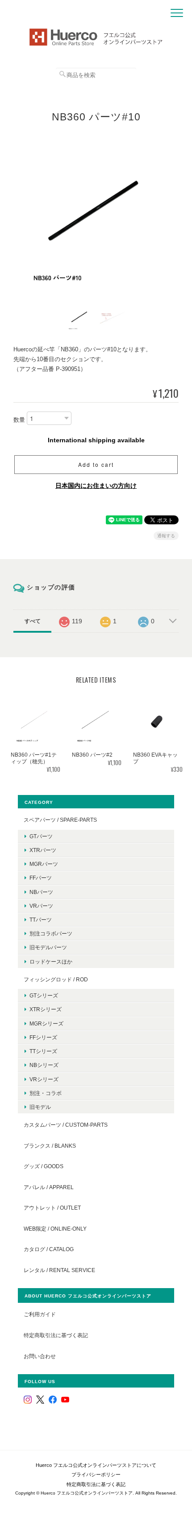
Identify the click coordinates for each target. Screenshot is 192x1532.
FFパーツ (40, 878)
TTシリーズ (43, 1051)
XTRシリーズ (45, 1009)
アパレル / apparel (49, 1187)
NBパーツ (41, 892)
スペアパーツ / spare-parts (60, 820)
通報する (166, 535)
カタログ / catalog (49, 1249)
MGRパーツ (43, 864)
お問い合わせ (40, 1356)
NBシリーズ (43, 1065)
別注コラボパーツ (50, 933)
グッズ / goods (43, 1166)
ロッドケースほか (50, 961)
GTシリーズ (43, 995)
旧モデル (40, 1107)
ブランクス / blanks (50, 1146)
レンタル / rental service (59, 1270)
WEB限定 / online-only (55, 1228)
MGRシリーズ (46, 1023)
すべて (33, 621)
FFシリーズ (43, 1037)
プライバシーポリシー (96, 1474)
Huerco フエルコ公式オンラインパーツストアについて (96, 1465)
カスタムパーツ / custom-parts (66, 1125)
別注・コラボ (45, 1093)
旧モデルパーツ (48, 947)
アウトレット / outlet (52, 1208)
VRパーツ (41, 906)
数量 (19, 420)
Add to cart (96, 464)
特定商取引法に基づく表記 (56, 1335)
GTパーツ (41, 836)
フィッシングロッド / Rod (56, 979)
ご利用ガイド (40, 1314)
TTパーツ (40, 919)
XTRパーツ (42, 850)
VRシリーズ (43, 1079)
